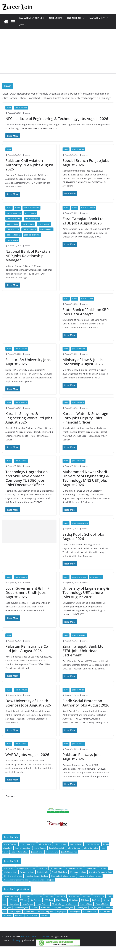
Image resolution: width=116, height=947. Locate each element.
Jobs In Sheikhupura (32, 235)
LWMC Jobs (61, 900)
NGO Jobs (61, 896)
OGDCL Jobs (99, 896)
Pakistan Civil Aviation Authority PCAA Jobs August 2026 (29, 165)
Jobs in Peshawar (29, 229)
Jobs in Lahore (78, 149)
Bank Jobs (43, 868)
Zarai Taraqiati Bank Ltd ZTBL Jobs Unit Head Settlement (83, 651)
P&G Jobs (96, 900)
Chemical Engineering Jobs (100, 872)
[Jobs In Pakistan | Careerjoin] (6, 21)
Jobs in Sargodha (13, 235)
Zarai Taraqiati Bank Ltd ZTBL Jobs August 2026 (83, 221)
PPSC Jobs (38, 896)
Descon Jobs (74, 911)
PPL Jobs (13, 900)
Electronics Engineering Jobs (63, 876)
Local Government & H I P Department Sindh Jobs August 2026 (27, 592)
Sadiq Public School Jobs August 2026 (83, 536)
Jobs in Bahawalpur (31, 208)
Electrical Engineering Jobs (37, 876)
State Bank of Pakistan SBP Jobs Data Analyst (86, 311)
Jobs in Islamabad (32, 219)
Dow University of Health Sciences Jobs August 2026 (28, 703)
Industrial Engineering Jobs (90, 876)
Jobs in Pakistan (10, 844)
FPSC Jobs (26, 896)
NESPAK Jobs (73, 896)
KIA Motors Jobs (90, 911)
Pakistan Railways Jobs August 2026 (82, 756)
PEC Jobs (44, 915)
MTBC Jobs (56, 904)
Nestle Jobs (14, 904)
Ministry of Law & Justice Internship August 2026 (84, 361)
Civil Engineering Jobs (13, 876)
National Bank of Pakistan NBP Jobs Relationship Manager (27, 256)
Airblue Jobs (29, 911)
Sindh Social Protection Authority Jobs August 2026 (86, 703)
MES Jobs (8, 915)
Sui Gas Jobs (36, 900)
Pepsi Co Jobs (15, 911)
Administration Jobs (74, 868)
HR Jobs (103, 868)
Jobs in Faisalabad (14, 213)
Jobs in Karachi (28, 224)
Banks (9, 208)
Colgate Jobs (28, 904)
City (21, 25)
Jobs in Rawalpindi (56, 848)
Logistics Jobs (42, 872)
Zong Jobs (69, 907)
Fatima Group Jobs (45, 911)
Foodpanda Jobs (21, 907)
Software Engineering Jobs (43, 879)
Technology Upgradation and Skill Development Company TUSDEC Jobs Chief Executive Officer (26, 478)
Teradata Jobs (70, 904)
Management (97, 17)
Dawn (9, 107)
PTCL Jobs (49, 900)
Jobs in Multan (21, 107)
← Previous (9, 796)
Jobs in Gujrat (30, 213)
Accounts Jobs (56, 868)
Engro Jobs (61, 911)
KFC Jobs (7, 907)
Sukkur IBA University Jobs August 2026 (28, 361)
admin (27, 113)
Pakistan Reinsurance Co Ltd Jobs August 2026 (26, 648)
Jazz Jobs (57, 907)
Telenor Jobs (82, 907)
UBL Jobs (85, 900)
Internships (55, 17)
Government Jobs (11, 896)
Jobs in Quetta (40, 848)
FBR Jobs (18, 915)
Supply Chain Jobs (59, 872)
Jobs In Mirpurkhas (69, 852)
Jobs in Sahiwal (46, 229)
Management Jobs (78, 872)
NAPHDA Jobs (31, 915)
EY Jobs (35, 907)
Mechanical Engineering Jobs (16, 879)
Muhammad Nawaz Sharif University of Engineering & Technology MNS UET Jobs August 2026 (86, 478)
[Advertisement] (58, 51)
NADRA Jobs (105, 911)
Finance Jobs (91, 868)
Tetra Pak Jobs (42, 904)
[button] (83, 18)
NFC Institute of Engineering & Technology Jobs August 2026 (56, 118)
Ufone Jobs (45, 907)
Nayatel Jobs (96, 907)
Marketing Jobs (10, 872)
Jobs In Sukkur (12, 240)
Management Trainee (31, 17)
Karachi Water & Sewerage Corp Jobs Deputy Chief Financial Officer (85, 418)
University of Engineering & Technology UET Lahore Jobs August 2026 (86, 592)
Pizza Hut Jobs (86, 904)
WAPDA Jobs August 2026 (27, 754)
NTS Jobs (49, 896)
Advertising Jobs (27, 872)
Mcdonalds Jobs (102, 904)
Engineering (74, 17)
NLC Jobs (86, 896)
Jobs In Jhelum (12, 224)
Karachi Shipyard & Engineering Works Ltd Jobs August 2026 (28, 418)
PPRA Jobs (73, 900)
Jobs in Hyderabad (14, 219)
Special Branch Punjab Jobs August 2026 (86, 162)
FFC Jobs (23, 900)
